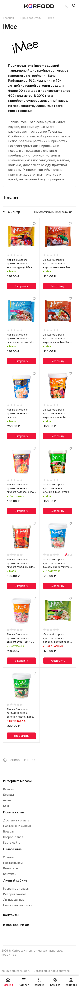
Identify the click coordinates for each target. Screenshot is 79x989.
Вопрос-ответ (13, 837)
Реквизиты (10, 868)
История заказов (14, 894)
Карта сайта (11, 842)
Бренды (8, 794)
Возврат (9, 831)
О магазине (12, 849)
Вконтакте (7, 934)
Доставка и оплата (16, 820)
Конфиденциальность (16, 970)
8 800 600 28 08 (16, 925)
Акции (7, 800)
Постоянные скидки (17, 826)
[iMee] (25, 47)
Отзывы (8, 857)
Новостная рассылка (17, 905)
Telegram (17, 934)
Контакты (9, 874)
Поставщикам (13, 863)
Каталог (8, 789)
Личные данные (13, 899)
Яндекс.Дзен (36, 934)
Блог (6, 805)
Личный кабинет (16, 880)
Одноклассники (26, 934)
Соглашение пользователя (52, 970)
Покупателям (14, 812)
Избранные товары (16, 888)
